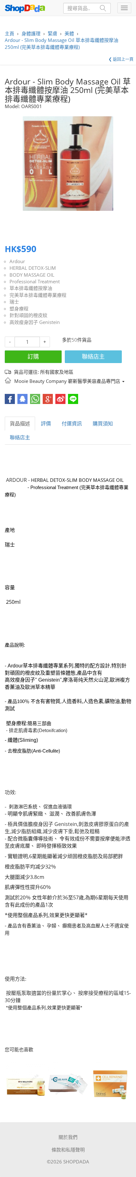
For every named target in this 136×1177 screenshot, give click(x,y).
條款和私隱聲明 (68, 1149)
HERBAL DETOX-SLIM (32, 268)
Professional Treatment (34, 281)
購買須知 (103, 423)
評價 (46, 423)
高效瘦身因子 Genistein (34, 322)
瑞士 (14, 301)
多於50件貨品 (76, 340)
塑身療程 (18, 308)
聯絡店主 (93, 356)
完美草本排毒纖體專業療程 (37, 295)
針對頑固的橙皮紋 (28, 315)
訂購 (33, 356)
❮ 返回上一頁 (120, 59)
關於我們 (68, 1137)
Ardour (17, 261)
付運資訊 (72, 423)
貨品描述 (20, 423)
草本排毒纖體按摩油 (30, 288)
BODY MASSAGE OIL (31, 275)
